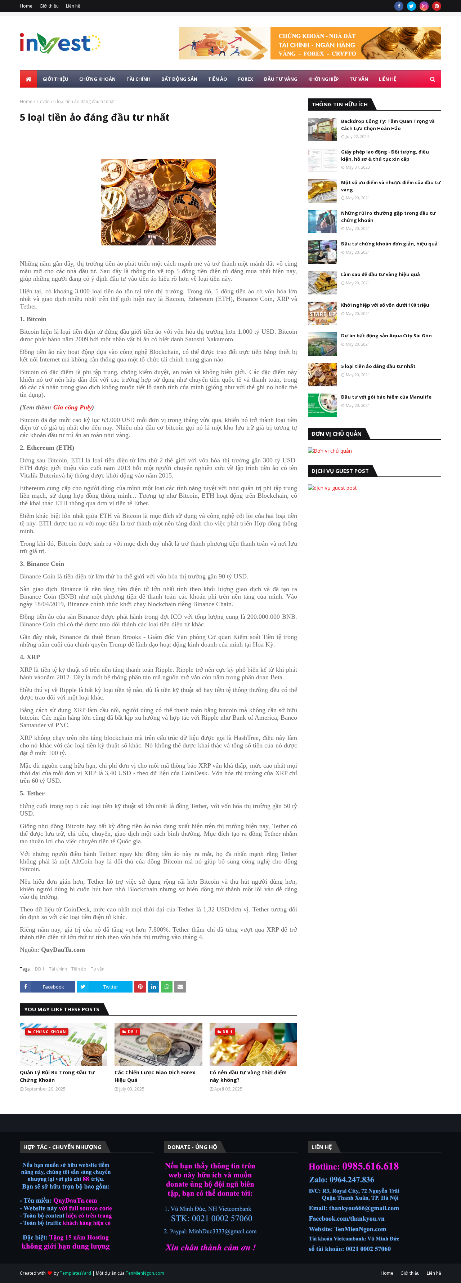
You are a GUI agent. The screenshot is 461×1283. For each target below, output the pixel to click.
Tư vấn (43, 101)
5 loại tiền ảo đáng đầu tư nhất (378, 366)
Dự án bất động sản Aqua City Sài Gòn (386, 335)
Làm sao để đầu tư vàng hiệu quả (380, 274)
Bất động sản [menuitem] (179, 79)
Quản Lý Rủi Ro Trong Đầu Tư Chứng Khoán (57, 1076)
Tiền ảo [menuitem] (217, 79)
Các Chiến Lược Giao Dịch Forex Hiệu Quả (155, 1076)
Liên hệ (73, 6)
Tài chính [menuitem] (138, 79)
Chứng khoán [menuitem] (97, 79)
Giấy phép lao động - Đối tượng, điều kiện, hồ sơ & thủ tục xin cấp (385, 155)
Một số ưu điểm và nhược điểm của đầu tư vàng (391, 186)
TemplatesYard (75, 1273)
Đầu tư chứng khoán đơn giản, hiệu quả (389, 243)
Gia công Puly (72, 407)
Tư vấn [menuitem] (359, 79)
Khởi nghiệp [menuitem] (323, 79)
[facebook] (398, 6)
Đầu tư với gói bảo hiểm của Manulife (386, 397)
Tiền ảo (78, 969)
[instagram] (424, 6)
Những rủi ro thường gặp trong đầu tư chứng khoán (388, 216)
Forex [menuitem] (245, 79)
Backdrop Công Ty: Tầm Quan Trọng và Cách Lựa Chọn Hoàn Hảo (388, 125)
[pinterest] (436, 6)
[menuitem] (28, 79)
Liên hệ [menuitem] (387, 79)
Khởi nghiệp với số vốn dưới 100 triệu (385, 305)
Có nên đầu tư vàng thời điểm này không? (248, 1076)
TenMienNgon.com (145, 1273)
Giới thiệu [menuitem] (55, 79)
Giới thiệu (49, 6)
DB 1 (40, 969)
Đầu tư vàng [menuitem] (280, 79)
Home (26, 6)
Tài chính (58, 969)
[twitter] (411, 6)
